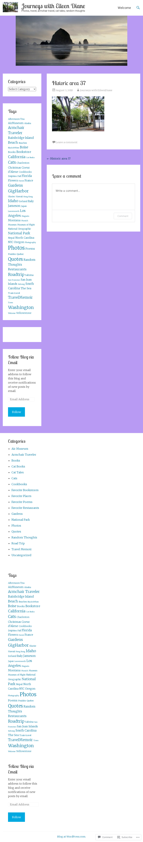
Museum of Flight (26, 224)
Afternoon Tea (16, 119)
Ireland (23, 201)
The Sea (26, 288)
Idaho (13, 201)
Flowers (13, 180)
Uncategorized (21, 555)
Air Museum (20, 448)
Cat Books (30, 157)
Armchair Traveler (24, 454)
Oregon (19, 242)
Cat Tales (18, 472)
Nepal (11, 237)
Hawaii (19, 196)
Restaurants (17, 269)
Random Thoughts (24, 537)
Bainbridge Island (21, 138)
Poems (30, 248)
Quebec (20, 254)
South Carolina (26, 730)
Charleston (23, 162)
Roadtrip (16, 274)
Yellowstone (23, 313)
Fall (19, 176)
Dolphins (12, 176)
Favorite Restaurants (25, 508)
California (16, 157)
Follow (16, 412)
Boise (24, 147)
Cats (12, 162)
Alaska (27, 123)
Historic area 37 (59, 158)
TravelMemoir (20, 297)
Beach (13, 142)
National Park (19, 233)
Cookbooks (25, 171)
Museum (12, 224)
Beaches (23, 143)
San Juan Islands (27, 726)
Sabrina (29, 275)
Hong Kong (28, 197)
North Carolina (24, 237)
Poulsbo (12, 254)
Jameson (14, 206)
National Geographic (19, 228)
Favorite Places (21, 496)
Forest (21, 181)
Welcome (124, 8)
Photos (16, 248)
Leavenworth (13, 211)
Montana (14, 220)
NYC (10, 242)
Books (12, 152)
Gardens (15, 185)
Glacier (11, 196)
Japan (24, 206)
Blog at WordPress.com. (71, 836)
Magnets (25, 216)
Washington (21, 307)
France (29, 180)
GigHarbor (18, 191)
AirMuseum (16, 123)
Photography (30, 242)
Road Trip (18, 543)
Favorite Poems (22, 502)
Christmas (14, 167)
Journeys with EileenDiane (96, 90)
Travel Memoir (22, 549)
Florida (27, 176)
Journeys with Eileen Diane (53, 6)
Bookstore (23, 152)
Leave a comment (66, 142)
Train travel (14, 293)
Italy (31, 201)
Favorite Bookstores (25, 490)
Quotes (15, 259)
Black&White (13, 148)
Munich (24, 221)
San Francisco (14, 280)
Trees (10, 302)
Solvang (21, 284)
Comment (122, 216)
